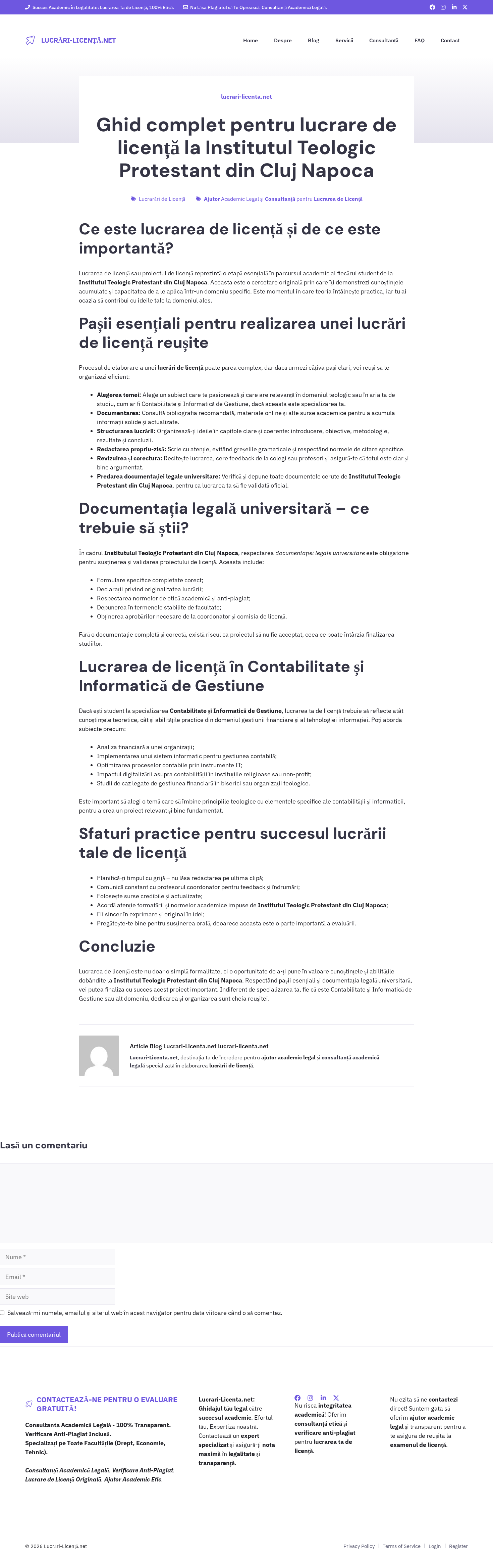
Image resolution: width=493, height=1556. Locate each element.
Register (458, 1546)
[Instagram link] (443, 7)
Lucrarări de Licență (162, 198)
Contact (450, 40)
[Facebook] (297, 1398)
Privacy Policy (359, 1546)
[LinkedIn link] (454, 7)
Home (250, 40)
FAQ (420, 40)
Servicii (344, 40)
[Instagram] (310, 1398)
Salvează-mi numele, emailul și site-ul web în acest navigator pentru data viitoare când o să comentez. (144, 1313)
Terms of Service (402, 1546)
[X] (336, 1398)
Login (435, 1546)
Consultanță (383, 40)
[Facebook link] (432, 7)
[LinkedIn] (323, 1398)
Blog (313, 40)
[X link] (465, 7)
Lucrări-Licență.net (78, 40)
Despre (283, 40)
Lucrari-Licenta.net (154, 1057)
